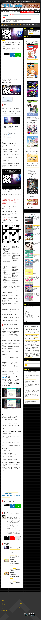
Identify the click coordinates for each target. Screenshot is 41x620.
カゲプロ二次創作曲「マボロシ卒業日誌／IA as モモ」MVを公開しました (18, 19)
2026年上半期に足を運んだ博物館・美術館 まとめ (14, 20)
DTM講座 (24, 9)
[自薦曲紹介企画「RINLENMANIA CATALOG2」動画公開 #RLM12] (6, 578)
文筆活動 (32, 353)
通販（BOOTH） (4, 606)
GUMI (27, 326)
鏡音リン (15, 557)
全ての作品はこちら (32, 207)
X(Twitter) (37, 11)
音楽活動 (11, 49)
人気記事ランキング (4, 610)
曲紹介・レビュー (29, 317)
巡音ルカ (36, 351)
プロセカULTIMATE (32, 344)
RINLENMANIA (13, 569)
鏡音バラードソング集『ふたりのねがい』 (32, 167)
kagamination (34, 326)
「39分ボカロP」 (12, 436)
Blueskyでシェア (12, 55)
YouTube (24, 11)
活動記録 (2, 603)
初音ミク (28, 348)
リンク (2, 607)
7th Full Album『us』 (32, 148)
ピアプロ (20, 607)
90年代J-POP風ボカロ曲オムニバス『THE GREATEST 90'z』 (32, 171)
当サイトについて (10, 11)
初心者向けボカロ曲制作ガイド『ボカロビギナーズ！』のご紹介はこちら (32, 118)
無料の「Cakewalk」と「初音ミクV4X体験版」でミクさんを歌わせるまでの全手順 (36, 253)
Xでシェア (6, 54)
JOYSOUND (10, 532)
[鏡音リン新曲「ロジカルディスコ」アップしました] (6, 552)
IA (30, 326)
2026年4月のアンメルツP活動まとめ (30, 401)
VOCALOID (17, 49)
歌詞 (35, 353)
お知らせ (26, 307)
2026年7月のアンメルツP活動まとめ (12, 21)
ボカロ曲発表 (10, 9)
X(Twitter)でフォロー (6, 537)
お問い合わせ (17, 11)
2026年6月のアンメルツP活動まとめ (30, 381)
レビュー (35, 345)
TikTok (20, 606)
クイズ (26, 308)
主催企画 (17, 569)
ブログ (2, 600)
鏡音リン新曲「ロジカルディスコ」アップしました (15, 549)
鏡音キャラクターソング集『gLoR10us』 (32, 163)
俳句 (25, 311)
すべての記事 (4, 9)
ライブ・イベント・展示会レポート (31, 316)
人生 (32, 347)
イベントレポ (4, 11)
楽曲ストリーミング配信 (11, 530)
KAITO (26, 328)
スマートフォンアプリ (33, 341)
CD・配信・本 (17, 9)
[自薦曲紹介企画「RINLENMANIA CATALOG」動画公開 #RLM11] (6, 565)
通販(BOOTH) (30, 11)
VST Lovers (33, 332)
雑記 (25, 313)
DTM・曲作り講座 (29, 315)
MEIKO (35, 328)
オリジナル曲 (17, 556)
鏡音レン (12, 570)
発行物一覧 (3, 604)
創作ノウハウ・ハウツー (28, 312)
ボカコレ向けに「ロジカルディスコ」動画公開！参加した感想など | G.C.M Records (20, 1)
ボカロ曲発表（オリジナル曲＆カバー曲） (12, 48)
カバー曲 (36, 339)
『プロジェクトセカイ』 (9, 371)
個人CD (36, 347)
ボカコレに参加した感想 (7, 100)
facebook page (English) (23, 608)
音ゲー (34, 356)
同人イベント (32, 349)
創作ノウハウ (37, 9)
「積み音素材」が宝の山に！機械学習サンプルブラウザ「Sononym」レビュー (36, 270)
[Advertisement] (11, 68)
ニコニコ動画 (18, 538)
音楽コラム (30, 9)
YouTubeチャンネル (12, 537)
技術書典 (27, 353)
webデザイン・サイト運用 (29, 306)
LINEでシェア (18, 55)
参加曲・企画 (34, 348)
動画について (6, 99)
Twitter (20, 600)
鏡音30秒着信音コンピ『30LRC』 (32, 165)
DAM (13, 532)
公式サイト (31, 33)
